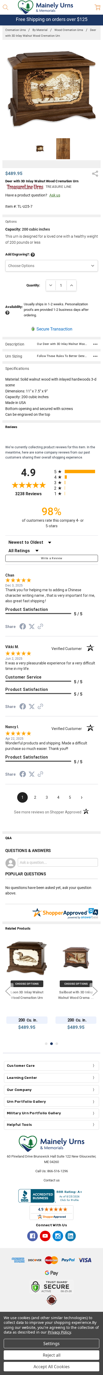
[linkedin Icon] (70, 1236)
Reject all (51, 1355)
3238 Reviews (33, 493)
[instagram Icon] (58, 1236)
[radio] (76, 471)
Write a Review (51, 558)
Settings (51, 1343)
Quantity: (33, 285)
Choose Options (27, 983)
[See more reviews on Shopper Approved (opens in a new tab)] (40, 627)
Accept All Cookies (52, 1366)
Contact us (52, 1180)
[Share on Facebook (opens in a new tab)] (23, 627)
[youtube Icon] (45, 1236)
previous (7, 991)
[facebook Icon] (32, 1236)
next (95, 991)
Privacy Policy (59, 1332)
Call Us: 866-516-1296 (51, 1171)
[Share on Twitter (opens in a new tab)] (32, 627)
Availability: (14, 307)
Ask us (54, 195)
